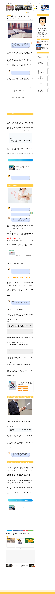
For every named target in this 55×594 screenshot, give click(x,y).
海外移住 (17, 3)
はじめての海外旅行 (43, 63)
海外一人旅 (38, 3)
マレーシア (43, 70)
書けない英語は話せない (14, 91)
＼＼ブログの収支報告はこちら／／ (40, 36)
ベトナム (43, 69)
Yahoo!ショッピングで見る (23, 390)
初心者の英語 (43, 90)
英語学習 (31, 3)
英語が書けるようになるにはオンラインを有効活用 (18, 97)
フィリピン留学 (24, 3)
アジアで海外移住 (43, 76)
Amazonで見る (23, 386)
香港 (43, 73)
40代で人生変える (9, 3)
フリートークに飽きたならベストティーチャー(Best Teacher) (20, 160)
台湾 (43, 71)
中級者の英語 (43, 89)
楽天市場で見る (23, 388)
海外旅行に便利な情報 (43, 72)
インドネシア (43, 64)
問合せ (45, 3)
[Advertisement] (20, 106)
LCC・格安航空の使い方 (43, 62)
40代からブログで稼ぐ (43, 56)
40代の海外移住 (43, 57)
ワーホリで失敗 (43, 84)
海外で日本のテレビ (43, 78)
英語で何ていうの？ (43, 91)
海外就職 (43, 79)
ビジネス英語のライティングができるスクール (17, 90)
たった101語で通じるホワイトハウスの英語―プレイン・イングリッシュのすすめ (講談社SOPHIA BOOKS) (25, 383)
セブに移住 (43, 77)
